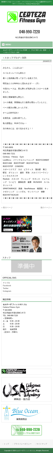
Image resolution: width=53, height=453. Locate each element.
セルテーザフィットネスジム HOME (15, 50)
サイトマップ (41, 444)
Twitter (5, 288)
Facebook (7, 286)
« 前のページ (7, 207)
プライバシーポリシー (23, 444)
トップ (6, 444)
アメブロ (6, 283)
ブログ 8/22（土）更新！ (39, 50)
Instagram (7, 291)
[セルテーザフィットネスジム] (26, 27)
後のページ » (46, 207)
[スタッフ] (26, 266)
